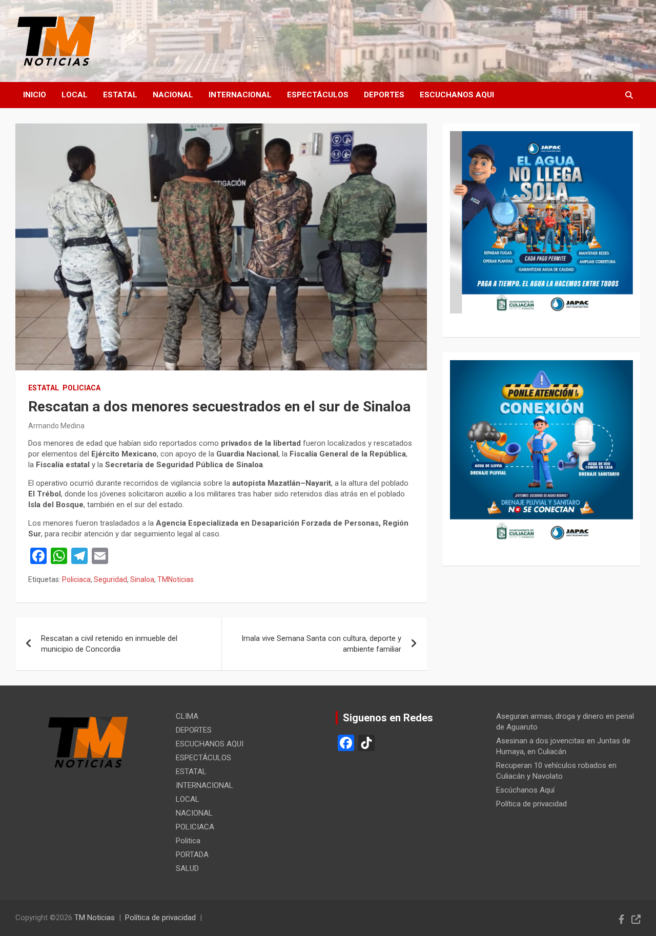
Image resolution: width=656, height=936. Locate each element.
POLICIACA (81, 388)
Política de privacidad (531, 803)
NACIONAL (173, 94)
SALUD (187, 868)
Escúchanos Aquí (525, 790)
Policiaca (76, 579)
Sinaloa (142, 579)
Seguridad (110, 579)
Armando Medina (56, 426)
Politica (188, 840)
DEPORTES (384, 94)
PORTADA (192, 854)
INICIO (34, 94)
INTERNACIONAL (240, 94)
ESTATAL (120, 94)
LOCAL (74, 94)
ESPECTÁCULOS (317, 94)
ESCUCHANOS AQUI (457, 94)
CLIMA (187, 716)
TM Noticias (94, 917)
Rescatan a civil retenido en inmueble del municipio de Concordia (109, 644)
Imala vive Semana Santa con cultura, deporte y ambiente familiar (321, 644)
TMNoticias (175, 579)
